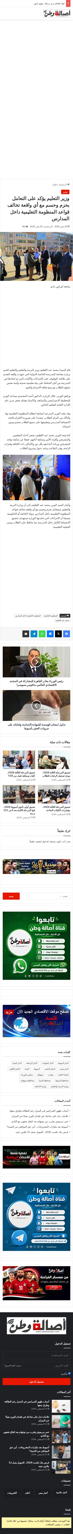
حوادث (50, 1074)
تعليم (54, 184)
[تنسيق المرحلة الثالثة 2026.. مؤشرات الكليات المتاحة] (54, 794)
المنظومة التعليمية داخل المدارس (28, 615)
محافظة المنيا (45, 1080)
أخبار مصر (64, 1069)
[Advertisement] (36, 60)
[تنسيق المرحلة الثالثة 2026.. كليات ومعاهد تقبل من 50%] (19, 760)
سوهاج (40, 1074)
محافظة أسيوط (61, 1080)
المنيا (27, 1069)
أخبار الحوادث (47, 1063)
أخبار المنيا (17, 1063)
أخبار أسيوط (63, 1063)
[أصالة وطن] (56, 13)
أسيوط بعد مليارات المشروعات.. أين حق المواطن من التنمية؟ (37, 1126)
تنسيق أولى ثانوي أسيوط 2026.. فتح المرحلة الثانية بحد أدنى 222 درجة (19, 810)
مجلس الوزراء (27, 1074)
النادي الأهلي (15, 1069)
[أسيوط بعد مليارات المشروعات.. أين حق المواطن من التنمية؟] (61, 1452)
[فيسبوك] (66, 633)
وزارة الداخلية (40, 1086)
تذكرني (64, 1373)
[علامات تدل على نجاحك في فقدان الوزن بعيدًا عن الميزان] (61, 1421)
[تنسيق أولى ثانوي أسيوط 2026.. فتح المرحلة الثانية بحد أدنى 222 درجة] (19, 794)
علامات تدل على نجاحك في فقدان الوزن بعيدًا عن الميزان (40, 1116)
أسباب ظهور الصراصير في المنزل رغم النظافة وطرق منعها (39, 1110)
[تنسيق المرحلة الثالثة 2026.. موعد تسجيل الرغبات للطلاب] (54, 760)
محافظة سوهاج (27, 1080)
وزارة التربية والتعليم (59, 1086)
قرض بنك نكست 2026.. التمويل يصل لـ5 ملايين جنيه (42, 1132)
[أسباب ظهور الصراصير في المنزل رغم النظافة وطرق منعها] (61, 1406)
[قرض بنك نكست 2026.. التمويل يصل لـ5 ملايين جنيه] (61, 1467)
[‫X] (58, 633)
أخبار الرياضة (31, 1063)
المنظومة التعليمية (51, 615)
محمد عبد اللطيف (62, 620)
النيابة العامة (63, 1074)
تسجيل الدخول (36, 1381)
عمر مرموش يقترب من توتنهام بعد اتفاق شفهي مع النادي (40, 1121)
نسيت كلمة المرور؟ (12, 1365)
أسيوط (37, 1069)
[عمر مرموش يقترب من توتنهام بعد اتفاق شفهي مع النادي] (61, 1436)
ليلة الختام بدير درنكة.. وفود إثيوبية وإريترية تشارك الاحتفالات (36, 3)
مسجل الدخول (49, 841)
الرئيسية (63, 184)
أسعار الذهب (49, 1069)
